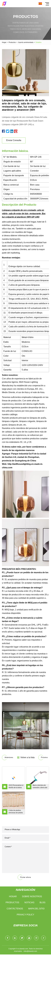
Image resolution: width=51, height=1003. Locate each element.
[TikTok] (43, 938)
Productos (12, 42)
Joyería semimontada (25, 42)
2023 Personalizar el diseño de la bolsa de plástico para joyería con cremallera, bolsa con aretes (16, 786)
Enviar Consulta (13, 140)
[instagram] (36, 938)
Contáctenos (15, 909)
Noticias (29, 902)
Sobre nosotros (32, 896)
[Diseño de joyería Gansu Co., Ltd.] (4, 3)
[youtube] (29, 938)
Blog (42, 902)
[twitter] (22, 938)
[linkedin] (14, 938)
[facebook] (7, 938)
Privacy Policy (25, 915)
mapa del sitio (36, 909)
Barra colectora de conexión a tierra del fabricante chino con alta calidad (40, 786)
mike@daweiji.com (30, 951)
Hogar (4, 42)
